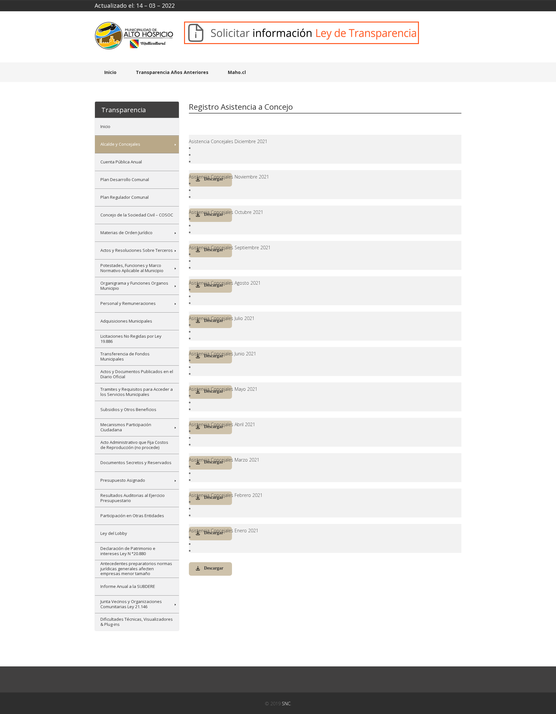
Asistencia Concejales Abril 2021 (222, 424)
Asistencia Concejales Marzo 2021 (224, 460)
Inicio (110, 72)
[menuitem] (137, 126)
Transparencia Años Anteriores (172, 72)
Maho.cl (237, 72)
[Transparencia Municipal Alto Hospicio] (134, 37)
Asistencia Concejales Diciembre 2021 (228, 141)
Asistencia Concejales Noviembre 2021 (229, 177)
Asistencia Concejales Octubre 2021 (226, 212)
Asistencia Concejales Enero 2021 (223, 530)
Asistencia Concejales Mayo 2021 (223, 389)
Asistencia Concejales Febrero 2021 (226, 495)
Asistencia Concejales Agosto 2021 (225, 283)
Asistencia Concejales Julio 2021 (222, 318)
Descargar (213, 568)
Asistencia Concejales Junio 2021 (222, 354)
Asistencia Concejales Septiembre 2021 (230, 247)
